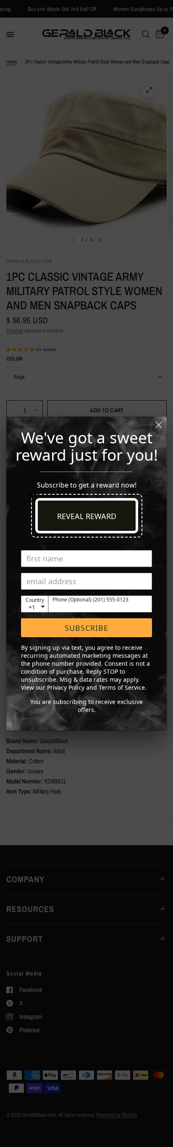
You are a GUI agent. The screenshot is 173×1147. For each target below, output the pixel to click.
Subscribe (86, 628)
